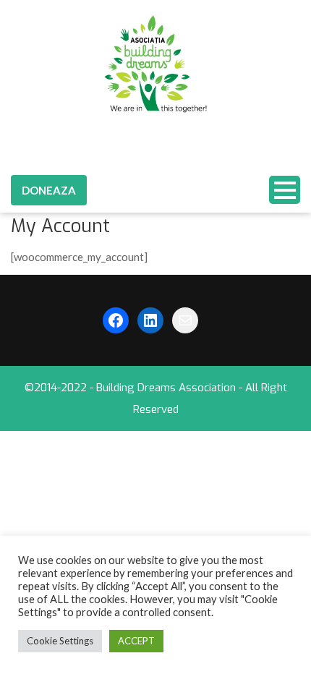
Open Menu (284, 190)
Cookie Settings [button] (60, 641)
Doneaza (49, 190)
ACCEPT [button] (136, 641)
